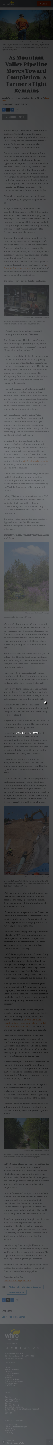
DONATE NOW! (26, 733)
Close (46, 703)
